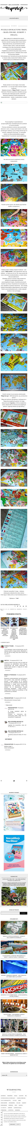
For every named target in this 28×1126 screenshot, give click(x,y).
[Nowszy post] (1, 780)
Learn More (12, 1124)
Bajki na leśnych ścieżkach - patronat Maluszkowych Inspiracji (14, 936)
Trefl (17, 598)
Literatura (3, 1110)
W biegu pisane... (9, 646)
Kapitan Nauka (17, 1107)
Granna (21, 1105)
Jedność (10, 1107)
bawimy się (13, 609)
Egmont (24, 1102)
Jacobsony (3, 1107)
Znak (2, 1124)
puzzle (25, 609)
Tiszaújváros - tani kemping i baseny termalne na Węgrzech (14, 1015)
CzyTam (14, 1100)
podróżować (22, 40)
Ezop (16, 1105)
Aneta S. (6, 660)
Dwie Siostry (4, 1102)
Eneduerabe (4, 1105)
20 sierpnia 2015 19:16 (20, 744)
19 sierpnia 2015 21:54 (15, 723)
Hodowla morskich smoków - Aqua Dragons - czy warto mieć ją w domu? (14, 976)
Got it (18, 1124)
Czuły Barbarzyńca (6, 1100)
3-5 (6, 609)
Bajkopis (21, 1095)
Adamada (3, 1095)
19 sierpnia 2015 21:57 (15, 732)
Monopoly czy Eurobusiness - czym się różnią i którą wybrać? (14, 995)
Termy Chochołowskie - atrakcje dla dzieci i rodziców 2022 (14, 1054)
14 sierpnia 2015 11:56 (16, 660)
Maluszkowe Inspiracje (15, 721)
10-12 (3, 609)
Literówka (10, 1110)
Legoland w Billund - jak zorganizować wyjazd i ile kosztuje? (14, 879)
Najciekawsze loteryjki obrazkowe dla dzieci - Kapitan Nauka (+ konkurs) (14, 956)
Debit (19, 1100)
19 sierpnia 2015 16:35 (20, 698)
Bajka (15, 1095)
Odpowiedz (7, 670)
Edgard (18, 1102)
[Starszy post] (26, 780)
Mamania (17, 1110)
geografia (19, 609)
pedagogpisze (8, 698)
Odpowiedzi (9, 705)
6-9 (9, 609)
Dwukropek (12, 1102)
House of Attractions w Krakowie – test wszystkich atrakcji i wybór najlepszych (14, 1034)
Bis (26, 1095)
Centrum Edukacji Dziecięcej (8, 1098)
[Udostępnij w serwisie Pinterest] (26, 606)
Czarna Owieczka (21, 1098)
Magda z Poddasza (10, 674)
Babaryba (9, 1095)
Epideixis (11, 1105)
